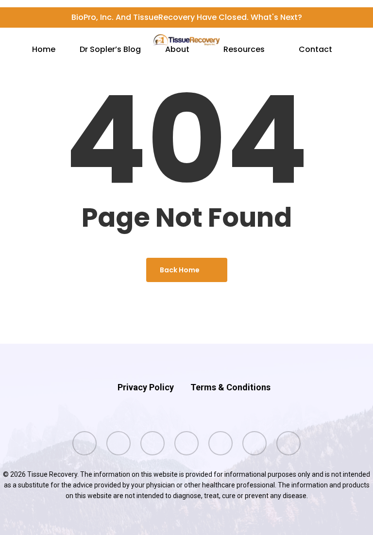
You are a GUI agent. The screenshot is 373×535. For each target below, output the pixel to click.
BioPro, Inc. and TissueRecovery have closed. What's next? (186, 17)
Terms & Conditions (230, 387)
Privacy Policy (146, 387)
